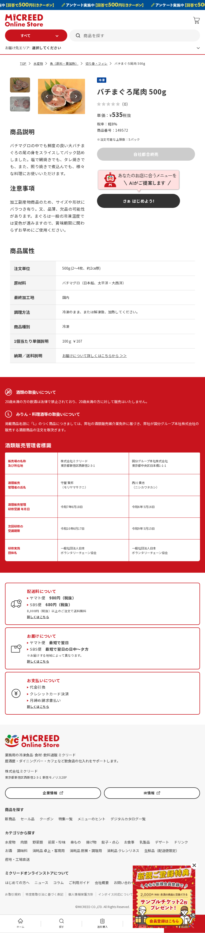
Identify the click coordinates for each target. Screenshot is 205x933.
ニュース (41, 882)
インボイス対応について (115, 894)
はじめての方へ (17, 882)
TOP (23, 63)
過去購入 (102, 927)
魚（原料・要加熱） (64, 63)
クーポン (47, 818)
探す (61, 927)
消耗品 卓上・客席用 (48, 850)
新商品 (10, 818)
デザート (162, 842)
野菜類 (37, 842)
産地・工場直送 (17, 859)
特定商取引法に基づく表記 (45, 894)
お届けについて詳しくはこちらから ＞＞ (94, 355)
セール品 (27, 818)
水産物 (38, 63)
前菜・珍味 (57, 842)
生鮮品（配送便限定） (161, 850)
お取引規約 (13, 894)
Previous (47, 96)
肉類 (24, 842)
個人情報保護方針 (81, 894)
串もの (75, 842)
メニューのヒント (92, 818)
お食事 (129, 842)
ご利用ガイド (79, 882)
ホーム (20, 927)
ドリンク (181, 842)
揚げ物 (91, 842)
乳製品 (145, 842)
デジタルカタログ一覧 (128, 818)
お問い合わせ (124, 882)
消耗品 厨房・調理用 (86, 850)
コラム (58, 882)
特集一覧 (65, 818)
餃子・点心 (110, 842)
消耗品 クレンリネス (123, 850)
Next (76, 96)
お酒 (8, 850)
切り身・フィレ (97, 63)
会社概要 (102, 882)
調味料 (22, 850)
